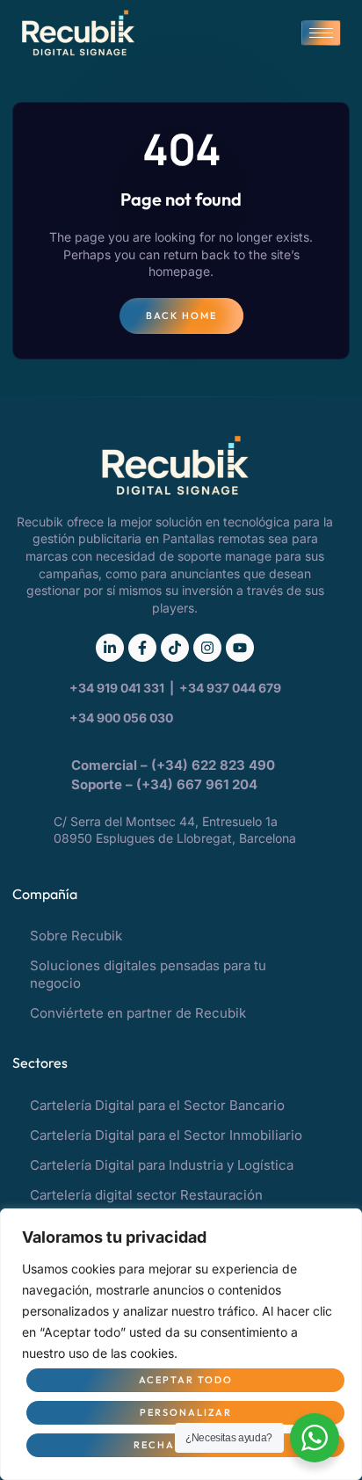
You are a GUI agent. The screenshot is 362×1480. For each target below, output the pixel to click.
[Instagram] (207, 648)
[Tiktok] (175, 648)
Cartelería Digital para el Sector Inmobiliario (166, 1135)
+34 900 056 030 (121, 717)
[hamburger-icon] (321, 33)
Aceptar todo (186, 1380)
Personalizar (186, 1412)
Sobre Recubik (76, 935)
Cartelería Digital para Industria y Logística (161, 1165)
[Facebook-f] (142, 648)
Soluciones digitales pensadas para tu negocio (148, 974)
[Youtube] (240, 648)
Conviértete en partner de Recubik (138, 1013)
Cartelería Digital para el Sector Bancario (157, 1105)
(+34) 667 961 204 (196, 784)
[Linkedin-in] (110, 648)
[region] (181, 1344)
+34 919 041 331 (118, 687)
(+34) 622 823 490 (215, 765)
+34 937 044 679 (230, 687)
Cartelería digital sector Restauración (146, 1194)
